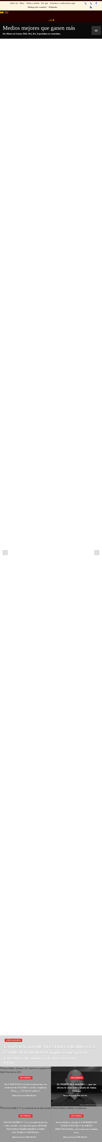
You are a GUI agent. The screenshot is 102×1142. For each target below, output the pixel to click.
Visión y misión (32, 3)
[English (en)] (6, 12)
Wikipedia (52, 7)
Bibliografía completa (37, 7)
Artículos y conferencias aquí (62, 3)
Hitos (22, 3)
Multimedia (25, 1078)
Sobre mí (14, 3)
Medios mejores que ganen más (39, 28)
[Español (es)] (2, 12)
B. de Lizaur (9, 1063)
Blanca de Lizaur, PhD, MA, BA (24, 1096)
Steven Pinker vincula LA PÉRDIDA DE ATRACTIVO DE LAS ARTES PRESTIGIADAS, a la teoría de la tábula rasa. (76, 1127)
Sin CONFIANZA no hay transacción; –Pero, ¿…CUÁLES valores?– (25, 1087)
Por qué (44, 3)
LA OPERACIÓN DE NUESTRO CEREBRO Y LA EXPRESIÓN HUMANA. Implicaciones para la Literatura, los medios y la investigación (49, 1052)
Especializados (13, 1040)
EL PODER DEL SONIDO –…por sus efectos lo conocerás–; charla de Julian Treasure (76, 1087)
